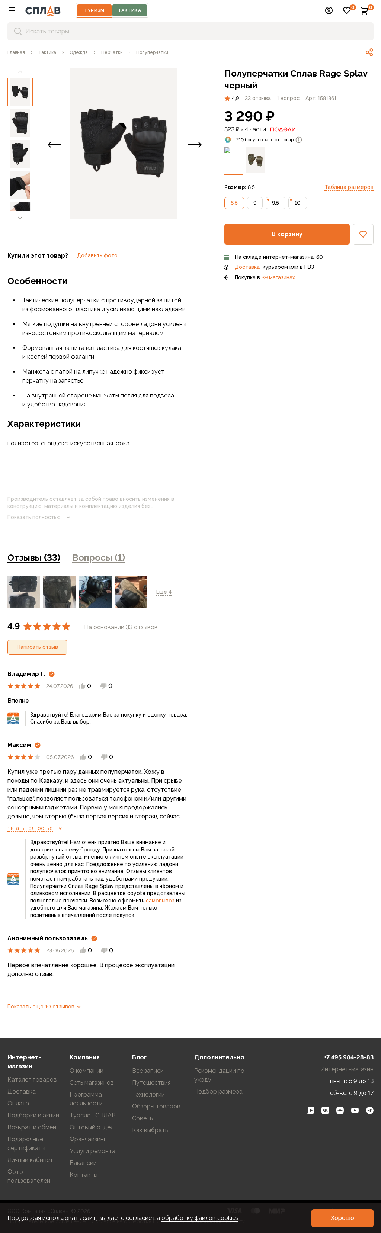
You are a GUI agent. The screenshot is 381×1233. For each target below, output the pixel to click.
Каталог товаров (32, 1079)
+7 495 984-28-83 (349, 1057)
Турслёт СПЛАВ (93, 1115)
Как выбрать (150, 1130)
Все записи (148, 1070)
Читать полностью (30, 828)
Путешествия (151, 1082)
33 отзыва (258, 98)
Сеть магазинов (92, 1082)
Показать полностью (34, 517)
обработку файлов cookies (199, 1217)
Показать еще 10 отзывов (40, 1007)
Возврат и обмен (31, 1127)
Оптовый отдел (92, 1127)
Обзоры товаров (156, 1106)
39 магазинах (278, 277)
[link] (369, 52)
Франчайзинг (88, 1139)
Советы (143, 1118)
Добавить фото (97, 255)
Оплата (18, 1103)
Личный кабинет (30, 1159)
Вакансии (83, 1162)
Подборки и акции (33, 1115)
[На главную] (43, 10)
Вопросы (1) (98, 557)
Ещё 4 (164, 592)
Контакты (83, 1174)
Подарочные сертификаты (26, 1144)
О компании (86, 1070)
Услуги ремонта (92, 1151)
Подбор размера (218, 1091)
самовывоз (160, 901)
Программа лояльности (86, 1099)
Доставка (247, 267)
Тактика (129, 10)
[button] (12, 10)
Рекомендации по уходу (219, 1075)
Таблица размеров (349, 187)
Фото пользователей (28, 1176)
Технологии (148, 1094)
